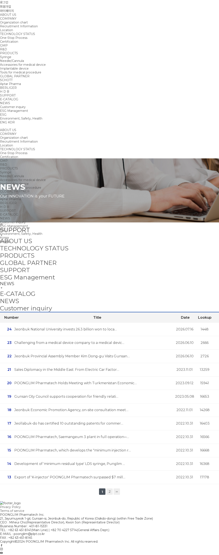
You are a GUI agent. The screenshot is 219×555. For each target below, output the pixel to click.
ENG (3, 122)
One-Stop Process (13, 38)
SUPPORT (8, 95)
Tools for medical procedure (20, 72)
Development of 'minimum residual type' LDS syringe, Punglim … (69, 464)
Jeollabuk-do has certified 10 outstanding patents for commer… (68, 423)
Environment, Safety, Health (21, 118)
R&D (3, 49)
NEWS (5, 103)
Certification (9, 42)
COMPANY (8, 18)
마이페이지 (7, 11)
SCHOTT (6, 80)
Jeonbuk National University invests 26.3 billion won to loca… (65, 329)
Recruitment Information (19, 26)
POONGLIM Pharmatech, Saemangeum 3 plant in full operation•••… (71, 437)
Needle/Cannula (12, 61)
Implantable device (14, 68)
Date (185, 317)
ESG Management (14, 111)
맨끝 (117, 491)
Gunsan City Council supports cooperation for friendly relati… (66, 396)
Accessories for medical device (23, 65)
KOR (11, 122)
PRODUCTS (9, 53)
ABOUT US (8, 15)
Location (6, 30)
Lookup (205, 317)
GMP (4, 45)
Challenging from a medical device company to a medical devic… (69, 343)
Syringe (5, 57)
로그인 (4, 2)
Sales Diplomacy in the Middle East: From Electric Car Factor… (66, 370)
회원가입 (5, 7)
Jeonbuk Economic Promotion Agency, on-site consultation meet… (71, 410)
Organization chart (14, 22)
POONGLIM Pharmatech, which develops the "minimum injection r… (72, 450)
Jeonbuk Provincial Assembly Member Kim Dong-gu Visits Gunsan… (72, 356)
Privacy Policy (10, 507)
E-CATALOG (9, 99)
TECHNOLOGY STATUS (17, 34)
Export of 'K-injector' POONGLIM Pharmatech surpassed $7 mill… (69, 477)
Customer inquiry (13, 107)
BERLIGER (8, 88)
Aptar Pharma (10, 84)
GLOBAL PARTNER (15, 76)
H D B (4, 91)
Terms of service (12, 511)
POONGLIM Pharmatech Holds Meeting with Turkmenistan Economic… (75, 383)
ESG (3, 115)
